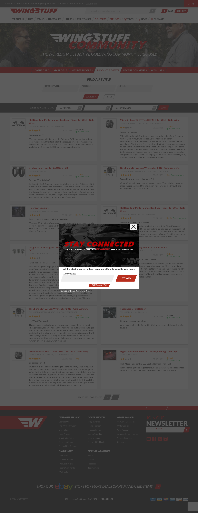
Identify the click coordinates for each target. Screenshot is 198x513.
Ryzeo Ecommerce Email (80, 291)
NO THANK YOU (99, 285)
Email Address (70, 274)
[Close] (133, 227)
